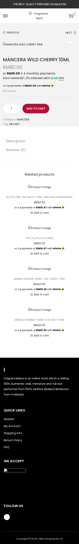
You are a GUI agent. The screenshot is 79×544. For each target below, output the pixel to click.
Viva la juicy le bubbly (39, 238)
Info (61, 78)
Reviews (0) (16, 149)
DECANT (14, 124)
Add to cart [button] (41, 213)
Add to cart (35, 108)
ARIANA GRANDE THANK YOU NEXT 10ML (39, 320)
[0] (71, 16)
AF (61, 538)
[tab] (39, 141)
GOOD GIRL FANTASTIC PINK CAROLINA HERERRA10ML (39, 197)
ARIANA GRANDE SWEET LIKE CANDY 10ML (39, 279)
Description (15, 141)
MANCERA (23, 119)
